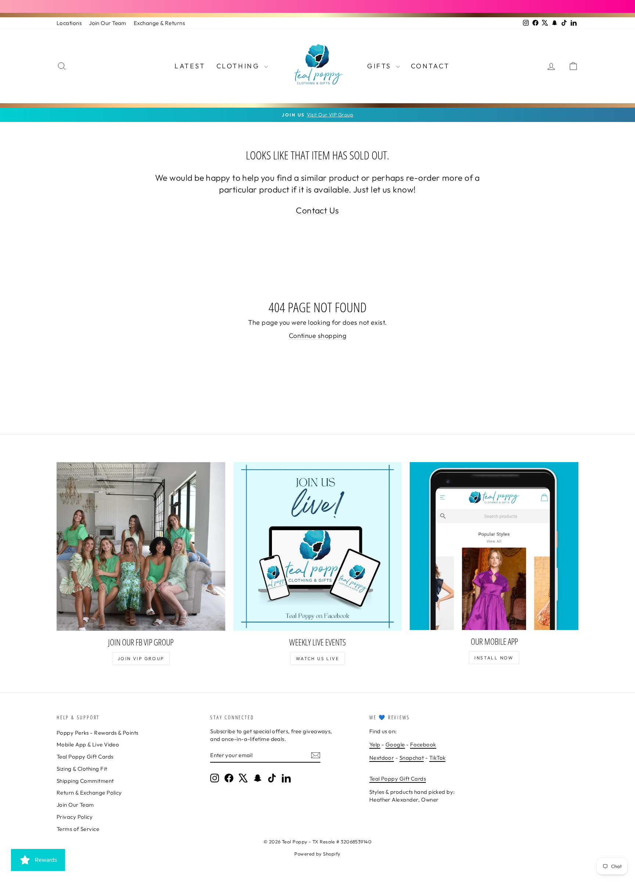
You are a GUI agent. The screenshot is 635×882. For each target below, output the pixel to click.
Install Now (493, 657)
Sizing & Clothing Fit (82, 768)
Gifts (380, 66)
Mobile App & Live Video (88, 744)
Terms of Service (78, 828)
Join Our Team (107, 22)
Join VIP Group (141, 658)
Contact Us (317, 210)
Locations (69, 22)
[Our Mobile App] (494, 546)
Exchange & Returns (159, 22)
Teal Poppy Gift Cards (85, 756)
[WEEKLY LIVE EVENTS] (317, 546)
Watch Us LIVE (317, 658)
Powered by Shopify (317, 854)
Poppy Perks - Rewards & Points (98, 732)
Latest (190, 66)
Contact (430, 66)
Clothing (239, 66)
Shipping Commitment (85, 780)
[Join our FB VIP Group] (141, 546)
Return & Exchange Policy (89, 792)
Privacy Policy (75, 816)
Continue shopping (318, 335)
